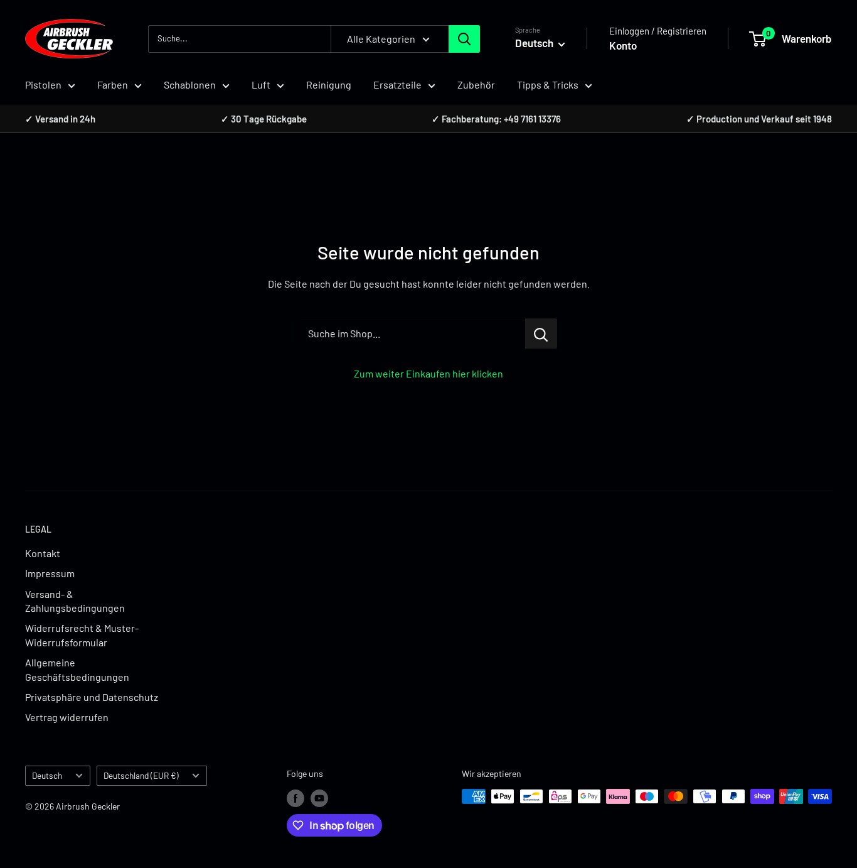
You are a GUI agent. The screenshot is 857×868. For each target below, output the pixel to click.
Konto (623, 45)
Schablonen (190, 84)
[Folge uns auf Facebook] (295, 797)
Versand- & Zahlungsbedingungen (75, 601)
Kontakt (42, 553)
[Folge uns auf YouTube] (319, 797)
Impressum (50, 573)
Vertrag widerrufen (67, 717)
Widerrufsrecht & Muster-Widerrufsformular (82, 635)
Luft (261, 84)
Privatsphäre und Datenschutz (91, 697)
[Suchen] (464, 39)
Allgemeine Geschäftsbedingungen (77, 669)
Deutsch (47, 775)
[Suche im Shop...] (541, 333)
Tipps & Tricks (547, 84)
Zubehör (476, 84)
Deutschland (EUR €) (141, 775)
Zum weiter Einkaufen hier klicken (428, 373)
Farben (112, 84)
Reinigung (328, 84)
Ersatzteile (397, 84)
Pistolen (43, 84)
